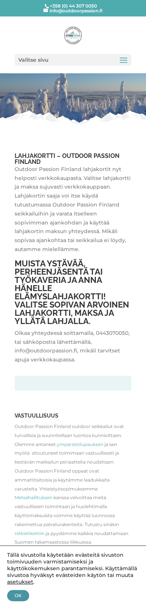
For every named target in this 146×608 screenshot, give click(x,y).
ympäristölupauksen (80, 444)
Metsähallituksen (33, 497)
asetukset (20, 581)
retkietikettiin (30, 533)
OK (18, 595)
